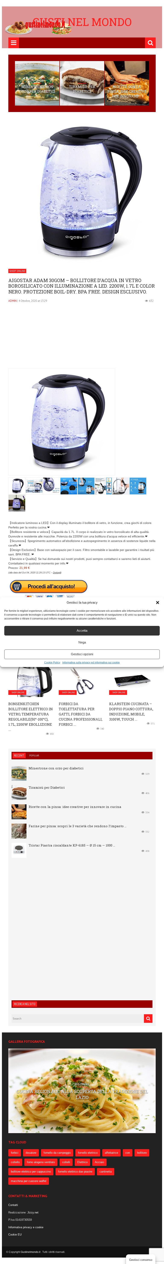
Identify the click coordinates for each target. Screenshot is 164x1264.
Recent (19, 755)
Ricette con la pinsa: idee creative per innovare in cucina (75, 807)
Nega (82, 642)
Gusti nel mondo (82, 22)
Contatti (13, 1205)
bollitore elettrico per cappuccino (31, 1171)
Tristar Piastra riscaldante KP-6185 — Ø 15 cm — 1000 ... (72, 845)
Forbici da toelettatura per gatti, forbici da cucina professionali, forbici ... (80, 714)
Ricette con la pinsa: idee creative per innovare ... (126, 91)
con (127, 1152)
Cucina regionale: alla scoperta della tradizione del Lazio (82, 1094)
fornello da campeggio (57, 1152)
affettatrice (111, 1152)
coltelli (66, 1162)
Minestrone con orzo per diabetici (37, 89)
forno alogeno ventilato (41, 1162)
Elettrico (82, 1162)
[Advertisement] (82, 338)
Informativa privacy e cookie (25, 1227)
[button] (157, 602)
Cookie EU (15, 1234)
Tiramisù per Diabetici (82, 89)
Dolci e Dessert (82, 80)
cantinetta (106, 1171)
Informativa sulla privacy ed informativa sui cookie (91, 662)
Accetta (82, 630)
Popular (34, 755)
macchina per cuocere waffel (28, 1181)
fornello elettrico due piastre (75, 1171)
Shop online (17, 270)
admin (12, 301)
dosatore (31, 1152)
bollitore (142, 1152)
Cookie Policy (52, 662)
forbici (14, 1152)
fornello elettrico (88, 1152)
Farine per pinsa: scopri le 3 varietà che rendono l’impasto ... (77, 826)
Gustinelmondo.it (31, 1252)
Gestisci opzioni (82, 654)
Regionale (82, 1084)
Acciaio (99, 1162)
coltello (15, 1162)
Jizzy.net (32, 1212)
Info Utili (127, 80)
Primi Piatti (37, 80)
